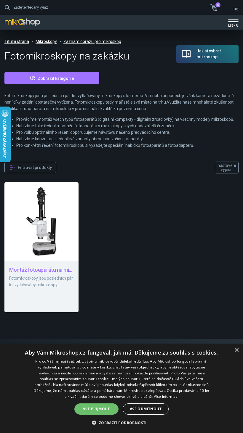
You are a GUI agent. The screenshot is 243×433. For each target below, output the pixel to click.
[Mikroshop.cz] (22, 22)
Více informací (166, 396)
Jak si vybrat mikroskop (208, 54)
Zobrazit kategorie (56, 78)
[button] (121, 422)
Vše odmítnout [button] (146, 408)
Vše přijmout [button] (96, 408)
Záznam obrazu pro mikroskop (92, 41)
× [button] (236, 350)
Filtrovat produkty (35, 167)
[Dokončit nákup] (224, 6)
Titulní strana (16, 41)
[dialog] (121, 388)
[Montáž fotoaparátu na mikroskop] (41, 247)
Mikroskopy (46, 41)
